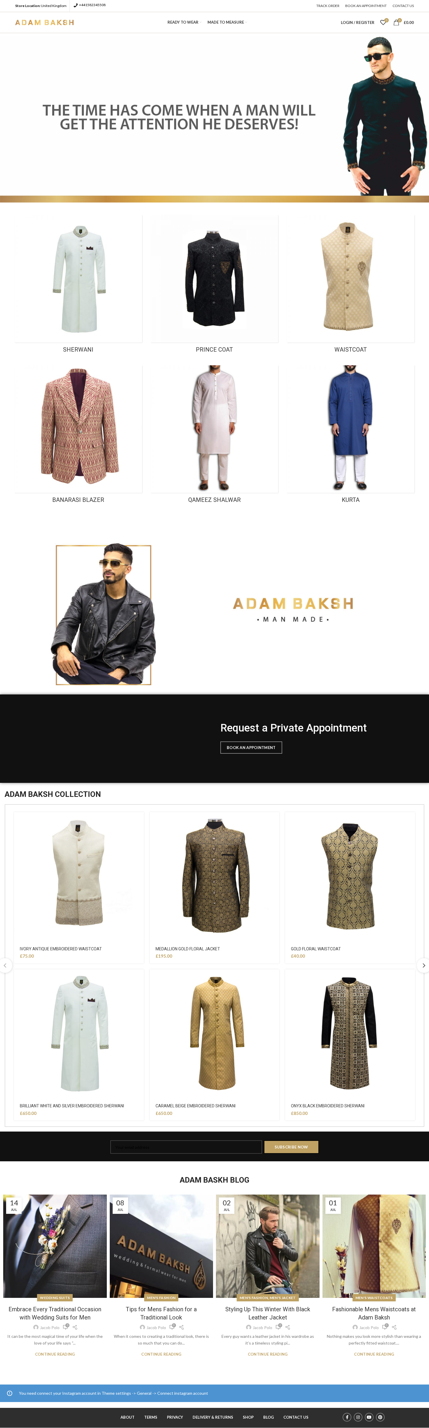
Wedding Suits (55, 1298)
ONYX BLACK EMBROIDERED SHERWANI (328, 1106)
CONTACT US (295, 1417)
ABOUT (128, 1417)
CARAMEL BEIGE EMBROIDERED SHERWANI (196, 1106)
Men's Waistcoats (374, 1298)
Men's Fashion (161, 1298)
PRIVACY (175, 1417)
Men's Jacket (283, 1298)
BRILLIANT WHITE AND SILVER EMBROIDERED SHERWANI (72, 1106)
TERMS (150, 1417)
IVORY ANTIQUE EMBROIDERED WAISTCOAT (61, 949)
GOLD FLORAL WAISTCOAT (316, 949)
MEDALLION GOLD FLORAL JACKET (188, 949)
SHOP (248, 1417)
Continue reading (55, 1354)
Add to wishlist (139, 821)
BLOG (268, 1417)
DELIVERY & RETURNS (213, 1417)
